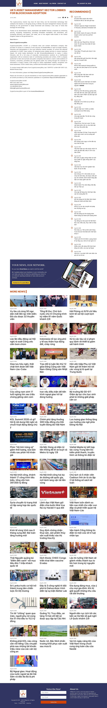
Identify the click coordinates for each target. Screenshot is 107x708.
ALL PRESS (53, 3)
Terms (15, 703)
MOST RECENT (43, 3)
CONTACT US (61, 3)
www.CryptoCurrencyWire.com (19, 84)
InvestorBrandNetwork (37, 91)
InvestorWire (46, 47)
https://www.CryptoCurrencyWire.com (41, 72)
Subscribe (53, 702)
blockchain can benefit (39, 30)
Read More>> (14, 39)
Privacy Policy (22, 703)
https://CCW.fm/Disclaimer (57, 77)
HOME (36, 3)
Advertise (28, 703)
